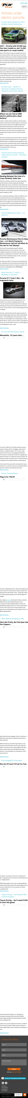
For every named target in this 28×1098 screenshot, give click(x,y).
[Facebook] (6, 1083)
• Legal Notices (4, 1089)
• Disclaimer (4, 1086)
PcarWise (7, 5)
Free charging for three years (11, 760)
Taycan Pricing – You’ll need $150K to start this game (13, 895)
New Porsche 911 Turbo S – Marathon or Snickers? (11, 273)
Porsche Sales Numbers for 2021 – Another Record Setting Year (13, 23)
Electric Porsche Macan (9, 473)
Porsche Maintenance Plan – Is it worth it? (13, 214)
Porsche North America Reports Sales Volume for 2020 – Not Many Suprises (13, 154)
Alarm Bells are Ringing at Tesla (12, 618)
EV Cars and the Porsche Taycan (12, 331)
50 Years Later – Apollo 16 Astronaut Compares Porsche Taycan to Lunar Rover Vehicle (12, 88)
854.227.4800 (23, 3)
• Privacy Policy (4, 1087)
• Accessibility (4, 1090)
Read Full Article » (4, 83)
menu (24, 6)
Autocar (9, 600)
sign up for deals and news (15, 1078)
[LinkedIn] (3, 1083)
